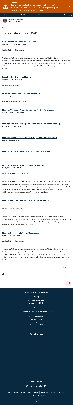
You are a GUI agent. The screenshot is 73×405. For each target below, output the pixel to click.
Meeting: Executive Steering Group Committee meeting (25, 200)
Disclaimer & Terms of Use (58, 393)
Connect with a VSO (36, 325)
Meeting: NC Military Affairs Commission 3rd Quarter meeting (28, 109)
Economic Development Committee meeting (21, 93)
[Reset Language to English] (61, 14)
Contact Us (36, 322)
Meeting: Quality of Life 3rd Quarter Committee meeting (26, 151)
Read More (40, 10)
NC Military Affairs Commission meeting (19, 41)
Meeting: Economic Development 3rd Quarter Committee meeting (30, 137)
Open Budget (42, 396)
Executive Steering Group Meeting (16, 77)
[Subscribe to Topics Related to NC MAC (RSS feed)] (3, 274)
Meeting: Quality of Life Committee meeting (20, 233)
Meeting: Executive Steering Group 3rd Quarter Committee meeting (31, 123)
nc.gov (23, 393)
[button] (65, 20)
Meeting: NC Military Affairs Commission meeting (23, 165)
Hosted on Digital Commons (37, 401)
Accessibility (44, 393)
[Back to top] (68, 283)
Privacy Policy (31, 396)
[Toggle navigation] (70, 20)
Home (3, 27)
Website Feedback (13, 393)
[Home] (13, 19)
